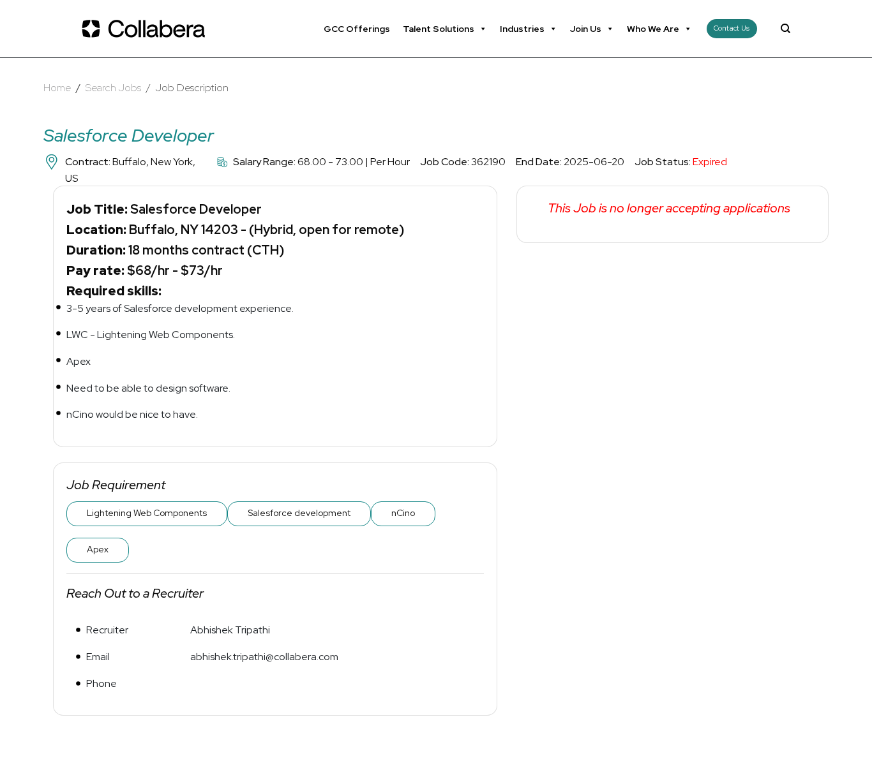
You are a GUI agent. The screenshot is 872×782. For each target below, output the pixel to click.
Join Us (585, 28)
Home (57, 87)
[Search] (785, 29)
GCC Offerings (357, 28)
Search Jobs (113, 87)
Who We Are (653, 28)
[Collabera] (145, 29)
